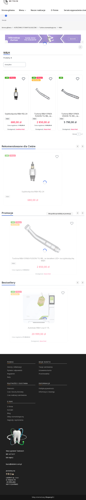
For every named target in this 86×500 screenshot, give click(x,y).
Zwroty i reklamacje (14, 367)
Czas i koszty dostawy (15, 392)
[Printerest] (8, 474)
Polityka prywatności (46, 388)
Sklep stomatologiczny (15, 417)
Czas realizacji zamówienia (17, 395)
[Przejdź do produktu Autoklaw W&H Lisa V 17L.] (39, 308)
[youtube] (13, 474)
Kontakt (10, 410)
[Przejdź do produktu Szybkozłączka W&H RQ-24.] (16, 94)
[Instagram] (11, 474)
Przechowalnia (44, 374)
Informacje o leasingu (47, 392)
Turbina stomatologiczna (47, 28)
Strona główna (6, 28)
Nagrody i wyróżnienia (15, 420)
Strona (74, 134)
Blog (9, 413)
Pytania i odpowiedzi (14, 370)
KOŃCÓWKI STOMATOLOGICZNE (25, 28)
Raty (9, 377)
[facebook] (6, 474)
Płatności (10, 388)
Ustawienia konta (45, 370)
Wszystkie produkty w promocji (59, 214)
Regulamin (11, 374)
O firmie (10, 406)
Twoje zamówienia (46, 367)
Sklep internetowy (42, 497)
